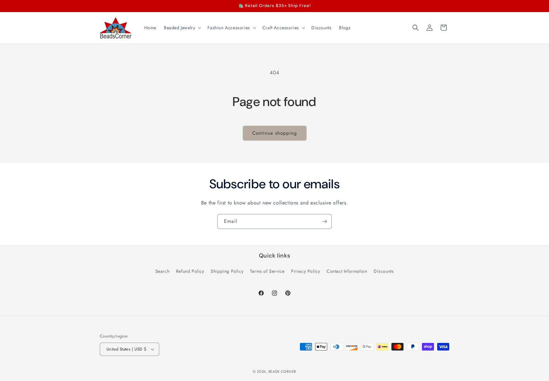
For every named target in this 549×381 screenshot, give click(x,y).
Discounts (384, 271)
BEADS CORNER (282, 371)
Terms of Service (267, 271)
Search (162, 271)
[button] (182, 27)
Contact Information (347, 271)
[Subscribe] (324, 221)
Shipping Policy (227, 271)
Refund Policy (190, 271)
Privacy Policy (305, 271)
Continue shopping (274, 133)
